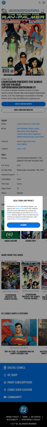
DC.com (18, 206)
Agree (23, 225)
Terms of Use (19, 208)
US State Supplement (22, 219)
